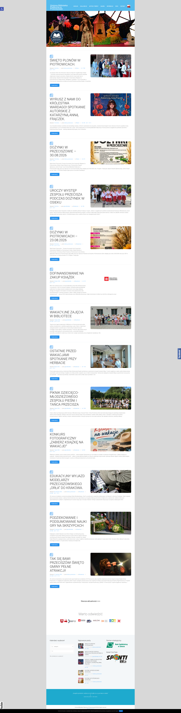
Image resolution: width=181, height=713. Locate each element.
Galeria (103, 6)
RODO (116, 6)
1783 (84, 68)
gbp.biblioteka (67, 206)
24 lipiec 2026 (57, 281)
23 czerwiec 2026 (58, 529)
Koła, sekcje (83, 6)
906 (52, 530)
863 (84, 450)
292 (84, 122)
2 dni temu (56, 68)
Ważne (77, 68)
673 (84, 159)
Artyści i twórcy (93, 6)
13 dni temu (56, 122)
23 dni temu (56, 244)
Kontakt (122, 6)
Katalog (76, 6)
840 (52, 493)
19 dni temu (56, 159)
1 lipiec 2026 (57, 450)
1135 (84, 366)
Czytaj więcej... (54, 85)
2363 (52, 575)
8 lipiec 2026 (57, 366)
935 (83, 206)
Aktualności (75, 206)
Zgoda (121, 711)
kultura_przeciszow (68, 68)
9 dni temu (56, 206)
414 (85, 281)
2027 (52, 321)
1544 (84, 408)
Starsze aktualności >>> (90, 601)
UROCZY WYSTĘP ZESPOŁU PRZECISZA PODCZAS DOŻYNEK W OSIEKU (94, 653)
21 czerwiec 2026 (58, 574)
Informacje (110, 6)
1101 (52, 245)
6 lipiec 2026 (57, 408)
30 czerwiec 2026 (58, 491)
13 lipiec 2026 (57, 320)
